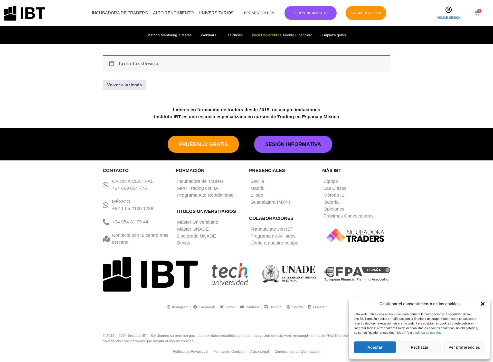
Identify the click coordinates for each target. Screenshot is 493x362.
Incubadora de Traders (120, 13)
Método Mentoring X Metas (169, 35)
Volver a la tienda (124, 84)
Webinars (208, 35)
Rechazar (420, 347)
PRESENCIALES (259, 13)
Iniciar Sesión (449, 18)
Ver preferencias (464, 347)
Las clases (234, 35)
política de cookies (427, 332)
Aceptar (375, 347)
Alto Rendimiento (173, 13)
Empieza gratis (334, 35)
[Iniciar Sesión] (448, 9)
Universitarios (216, 13)
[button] (482, 303)
